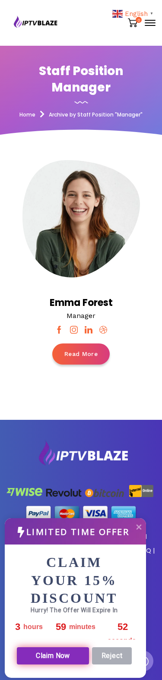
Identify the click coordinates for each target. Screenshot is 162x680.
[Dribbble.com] (103, 330)
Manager (81, 316)
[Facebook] (59, 330)
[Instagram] (74, 330)
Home (27, 114)
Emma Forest (81, 302)
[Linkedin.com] (88, 330)
